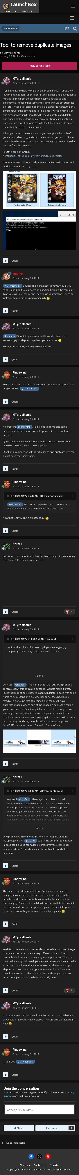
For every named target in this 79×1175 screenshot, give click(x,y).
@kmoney (10, 336)
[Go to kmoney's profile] (6, 276)
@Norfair (20, 684)
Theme (24, 1165)
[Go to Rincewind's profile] (6, 375)
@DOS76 (30, 840)
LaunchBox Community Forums (36, 18)
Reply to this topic (40, 65)
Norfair (17, 544)
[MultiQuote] (5, 260)
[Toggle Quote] (8, 495)
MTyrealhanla (11, 52)
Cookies (55, 1165)
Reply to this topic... (21, 1109)
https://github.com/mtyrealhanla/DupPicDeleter (35, 155)
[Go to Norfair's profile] (6, 546)
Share (20, 1128)
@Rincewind (24, 426)
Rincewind (19, 372)
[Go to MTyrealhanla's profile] (6, 81)
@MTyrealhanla (13, 285)
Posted (25, 83)
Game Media (28, 56)
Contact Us (40, 1165)
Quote (14, 260)
